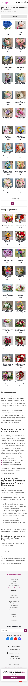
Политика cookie (14, 597)
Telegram (11, 638)
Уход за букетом (14, 605)
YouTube (15, 638)
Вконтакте (7, 638)
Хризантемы (14, 583)
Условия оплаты (14, 607)
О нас (14, 593)
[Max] (19, 1)
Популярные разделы (14, 574)
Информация (14, 602)
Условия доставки (14, 610)
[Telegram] (16, 1)
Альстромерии (14, 579)
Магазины (14, 612)
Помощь (14, 620)
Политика (14, 595)
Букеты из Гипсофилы (14, 585)
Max (19, 638)
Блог (14, 622)
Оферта (14, 616)
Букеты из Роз (14, 577)
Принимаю (14, 677)
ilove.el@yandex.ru (15, 649)
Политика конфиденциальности (14, 667)
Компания (14, 590)
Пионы (14, 581)
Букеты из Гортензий (14, 588)
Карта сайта (14, 614)
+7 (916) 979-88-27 (15, 646)
